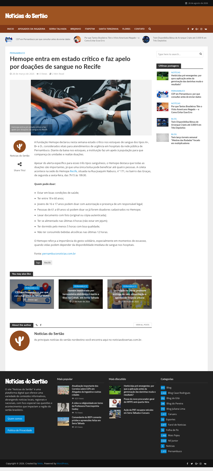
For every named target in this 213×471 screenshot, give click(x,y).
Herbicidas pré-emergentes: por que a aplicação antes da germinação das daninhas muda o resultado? (187, 80)
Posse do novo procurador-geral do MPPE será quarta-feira (139, 400)
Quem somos (15, 418)
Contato (139, 28)
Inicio (10, 28)
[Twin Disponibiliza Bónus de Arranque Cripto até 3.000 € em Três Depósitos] (147, 39)
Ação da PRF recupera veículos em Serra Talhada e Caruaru (138, 411)
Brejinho (75, 28)
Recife (73, 171)
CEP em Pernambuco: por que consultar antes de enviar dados (43, 39)
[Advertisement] (179, 170)
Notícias (175, 72)
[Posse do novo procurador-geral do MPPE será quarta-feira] (115, 403)
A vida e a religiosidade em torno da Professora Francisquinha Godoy (87, 406)
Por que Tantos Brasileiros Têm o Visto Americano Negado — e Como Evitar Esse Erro (112, 39)
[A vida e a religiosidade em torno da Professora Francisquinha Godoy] (63, 407)
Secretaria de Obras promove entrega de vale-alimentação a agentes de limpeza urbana (129, 294)
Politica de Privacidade (20, 430)
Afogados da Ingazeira (31, 28)
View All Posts (142, 325)
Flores (126, 28)
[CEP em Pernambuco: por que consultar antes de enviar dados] (9, 39)
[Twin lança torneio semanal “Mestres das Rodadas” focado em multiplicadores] (162, 137)
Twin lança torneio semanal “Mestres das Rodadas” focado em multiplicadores (185, 140)
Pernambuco (17, 53)
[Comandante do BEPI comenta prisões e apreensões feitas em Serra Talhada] (63, 421)
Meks (40, 463)
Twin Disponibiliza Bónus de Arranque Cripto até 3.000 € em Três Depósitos (179, 39)
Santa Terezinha (108, 28)
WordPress (62, 463)
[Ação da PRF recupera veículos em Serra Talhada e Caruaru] (115, 413)
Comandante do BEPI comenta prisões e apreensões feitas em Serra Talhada (86, 420)
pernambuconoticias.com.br (59, 253)
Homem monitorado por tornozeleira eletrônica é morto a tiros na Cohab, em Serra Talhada (81, 294)
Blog (174, 119)
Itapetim (90, 28)
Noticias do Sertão (19, 155)
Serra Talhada (57, 28)
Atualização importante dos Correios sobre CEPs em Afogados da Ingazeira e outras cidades (86, 390)
